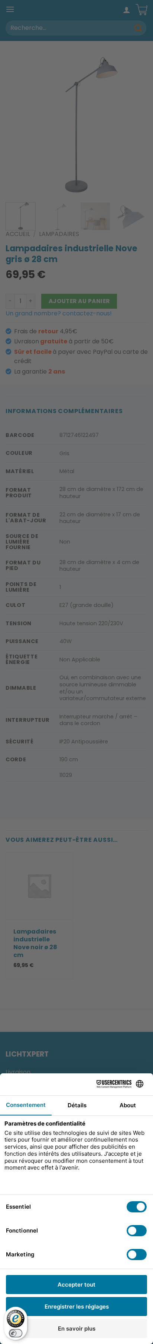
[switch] (15, 1333)
